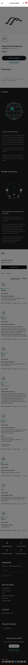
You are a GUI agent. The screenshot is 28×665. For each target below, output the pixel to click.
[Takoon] (14, 3)
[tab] (15, 279)
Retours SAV (5, 598)
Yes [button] (12, 303)
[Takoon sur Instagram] (3, 576)
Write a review (14, 646)
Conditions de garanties (8, 595)
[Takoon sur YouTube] (9, 576)
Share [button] (19, 303)
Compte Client (5, 588)
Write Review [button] (14, 267)
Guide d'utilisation (6, 600)
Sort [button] (2, 273)
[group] (14, 260)
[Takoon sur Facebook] (6, 576)
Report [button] (15, 303)
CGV (3, 593)
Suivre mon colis (6, 590)
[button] (14, 49)
